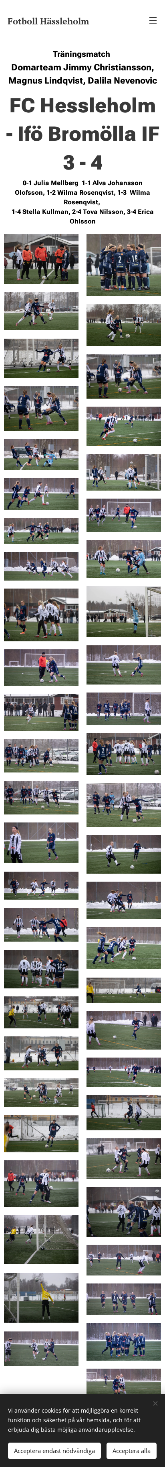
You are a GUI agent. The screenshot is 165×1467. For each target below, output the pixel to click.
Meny (153, 20)
